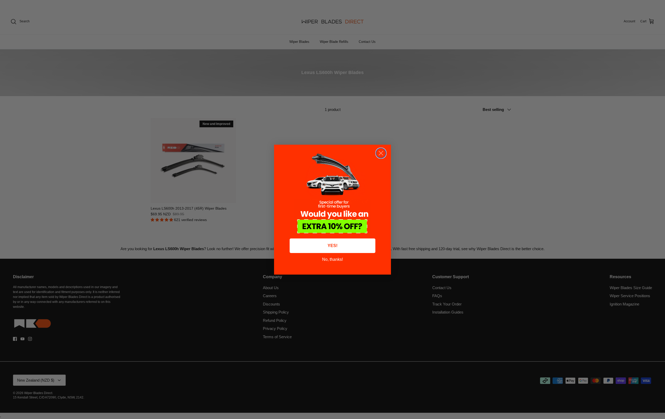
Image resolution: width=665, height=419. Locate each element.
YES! (332, 245)
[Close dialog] (381, 153)
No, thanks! (332, 259)
